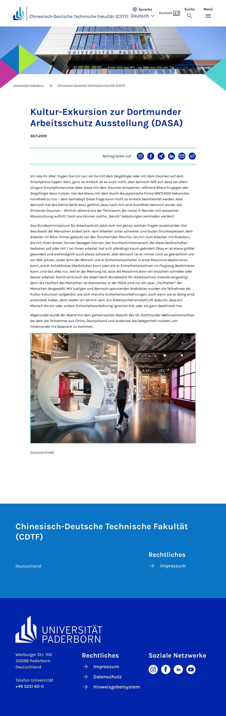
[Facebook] (165, 669)
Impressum (173, 566)
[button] (145, 13)
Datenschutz (107, 677)
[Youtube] (191, 669)
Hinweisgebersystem (116, 687)
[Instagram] (153, 669)
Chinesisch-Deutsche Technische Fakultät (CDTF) (79, 16)
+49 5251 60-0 (29, 686)
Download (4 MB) (42, 452)
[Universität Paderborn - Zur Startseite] (18, 13)
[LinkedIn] (178, 669)
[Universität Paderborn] (113, 629)
